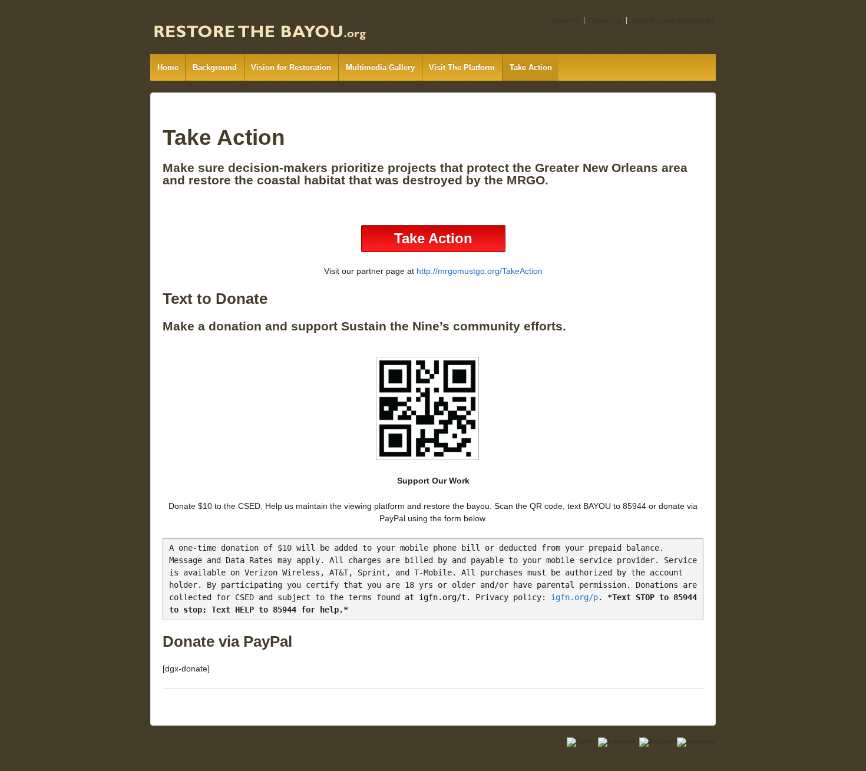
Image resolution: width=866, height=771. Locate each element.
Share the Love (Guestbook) (672, 20)
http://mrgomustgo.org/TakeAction (480, 271)
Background (215, 67)
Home (168, 67)
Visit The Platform (462, 67)
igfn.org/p (574, 597)
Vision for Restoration (291, 67)
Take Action (531, 67)
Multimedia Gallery (380, 67)
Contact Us (605, 20)
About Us (566, 20)
